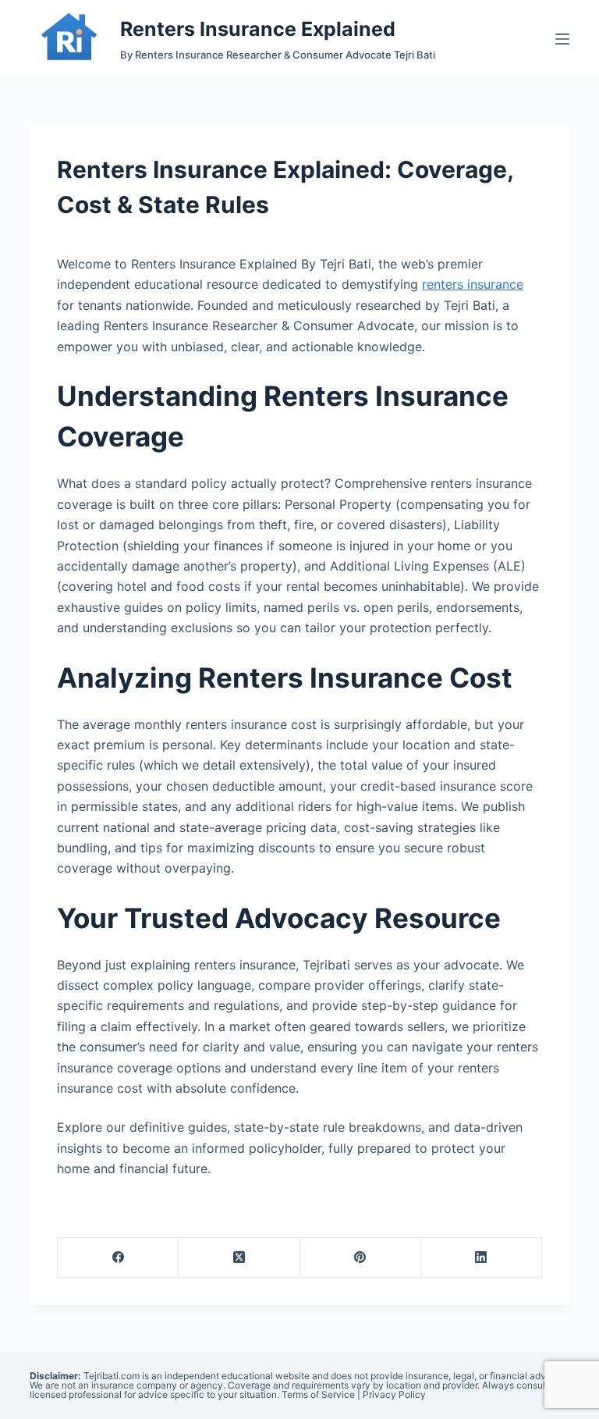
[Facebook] (118, 1258)
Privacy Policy (394, 1394)
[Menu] (562, 39)
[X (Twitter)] (239, 1258)
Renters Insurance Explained (257, 29)
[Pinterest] (360, 1258)
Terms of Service (318, 1394)
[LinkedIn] (481, 1258)
